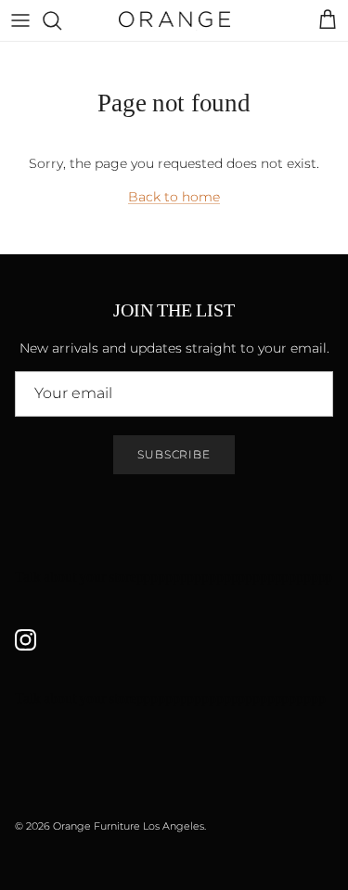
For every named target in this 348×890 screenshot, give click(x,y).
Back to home (174, 196)
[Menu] (20, 20)
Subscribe (174, 454)
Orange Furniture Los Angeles (128, 825)
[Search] (61, 20)
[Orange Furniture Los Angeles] (174, 20)
